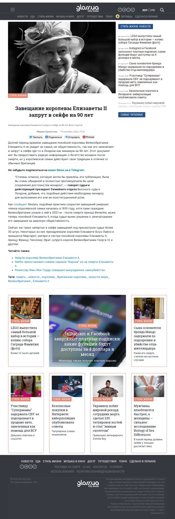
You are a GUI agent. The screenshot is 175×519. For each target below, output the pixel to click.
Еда (32, 16)
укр (152, 9)
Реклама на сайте (67, 467)
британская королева (71, 277)
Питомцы (126, 16)
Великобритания (19, 281)
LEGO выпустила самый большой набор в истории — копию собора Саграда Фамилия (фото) (140, 39)
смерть (21, 277)
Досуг (80, 16)
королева (48, 277)
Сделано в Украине (146, 16)
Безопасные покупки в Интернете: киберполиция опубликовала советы (138, 94)
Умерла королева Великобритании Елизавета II (47, 257)
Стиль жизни (45, 16)
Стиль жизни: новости (136, 26)
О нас (87, 467)
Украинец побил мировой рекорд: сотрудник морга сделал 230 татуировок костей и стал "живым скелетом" (142, 107)
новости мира (98, 277)
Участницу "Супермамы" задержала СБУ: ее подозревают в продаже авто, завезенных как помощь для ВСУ (140, 80)
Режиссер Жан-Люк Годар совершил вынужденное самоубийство (60, 270)
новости (33, 277)
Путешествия (95, 16)
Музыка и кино (65, 16)
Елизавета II (41, 281)
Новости (22, 16)
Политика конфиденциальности (100, 471)
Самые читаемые (132, 114)
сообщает (20, 204)
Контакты (100, 467)
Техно (109, 16)
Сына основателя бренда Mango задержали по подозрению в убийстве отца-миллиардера (141, 67)
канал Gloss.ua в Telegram (66, 170)
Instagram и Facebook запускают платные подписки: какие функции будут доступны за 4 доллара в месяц (141, 53)
